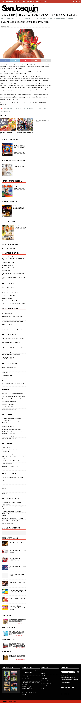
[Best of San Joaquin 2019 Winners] (5, 569)
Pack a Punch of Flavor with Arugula (11, 399)
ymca (44, 108)
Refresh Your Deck (7, 324)
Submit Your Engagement (8, 248)
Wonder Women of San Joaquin (10, 521)
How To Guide (58, 15)
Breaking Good (6, 270)
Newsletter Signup (72, 18)
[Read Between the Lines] (25, 129)
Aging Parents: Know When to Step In (12, 461)
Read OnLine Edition (19, 145)
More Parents (8, 443)
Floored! (4, 319)
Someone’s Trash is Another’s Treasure (12, 316)
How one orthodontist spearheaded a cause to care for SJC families (13, 425)
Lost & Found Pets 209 (8, 287)
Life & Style (23, 15)
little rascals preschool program (24, 108)
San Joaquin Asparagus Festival (10, 454)
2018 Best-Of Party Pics (17, 582)
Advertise (27, 18)
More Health (7, 414)
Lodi (3, 485)
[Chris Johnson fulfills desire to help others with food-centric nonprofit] (7, 684)
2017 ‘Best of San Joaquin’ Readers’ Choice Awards (17, 608)
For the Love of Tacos (8, 262)
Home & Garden (40, 15)
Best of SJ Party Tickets (17, 598)
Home (2, 18)
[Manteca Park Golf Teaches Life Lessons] (7, 673)
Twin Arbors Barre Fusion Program (11, 418)
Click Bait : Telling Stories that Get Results (13, 303)
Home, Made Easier (7, 327)
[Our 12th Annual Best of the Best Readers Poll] (5, 593)
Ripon (3, 491)
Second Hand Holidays (8, 380)
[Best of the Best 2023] (5, 545)
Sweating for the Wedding (9, 409)
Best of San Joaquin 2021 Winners (11, 352)
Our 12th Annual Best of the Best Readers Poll (14, 345)
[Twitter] (76, 1)
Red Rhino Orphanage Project (10, 466)
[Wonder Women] (7, 678)
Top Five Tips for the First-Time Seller (12, 329)
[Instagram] (79, 1)
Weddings (17, 1)
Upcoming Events (11, 18)
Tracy (3, 480)
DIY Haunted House (7, 375)
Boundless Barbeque (7, 265)
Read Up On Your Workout (9, 438)
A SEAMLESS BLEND (7, 370)
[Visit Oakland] (14, 689)
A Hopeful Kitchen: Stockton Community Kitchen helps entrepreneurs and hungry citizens (13, 258)
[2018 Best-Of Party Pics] (5, 585)
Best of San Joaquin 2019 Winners (11, 342)
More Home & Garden (11, 308)
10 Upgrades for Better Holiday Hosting (13, 321)
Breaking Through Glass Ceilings (11, 293)
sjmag (39, 108)
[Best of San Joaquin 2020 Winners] (5, 561)
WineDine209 (30, 1)
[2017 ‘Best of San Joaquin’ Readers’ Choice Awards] (5, 609)
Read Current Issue (19, 166)
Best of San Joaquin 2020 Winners (11, 354)
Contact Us (35, 18)
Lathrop (4, 483)
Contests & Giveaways (59, 18)
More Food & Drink (10, 253)
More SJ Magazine (9, 363)
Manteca (4, 488)
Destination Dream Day (8, 404)
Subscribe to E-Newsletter (18, 149)
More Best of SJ (9, 334)
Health (23, 1)
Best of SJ (72, 15)
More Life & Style (9, 283)
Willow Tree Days (6, 447)
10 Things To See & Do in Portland (11, 372)
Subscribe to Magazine (20, 147)
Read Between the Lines (25, 132)
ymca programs (5, 111)
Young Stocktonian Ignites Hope (10, 301)
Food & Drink (8, 15)
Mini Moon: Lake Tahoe (8, 407)
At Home (45, 1)
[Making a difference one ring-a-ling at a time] (7, 689)
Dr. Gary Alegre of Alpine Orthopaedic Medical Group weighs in (12, 432)
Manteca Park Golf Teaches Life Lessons (12, 477)
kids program (8, 108)
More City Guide (9, 474)
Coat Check (5, 378)
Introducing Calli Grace (8, 290)
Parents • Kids (5, 26)
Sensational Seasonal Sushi (9, 268)
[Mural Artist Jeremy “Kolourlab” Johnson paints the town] (14, 673)
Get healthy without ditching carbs (11, 429)
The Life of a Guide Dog (8, 295)
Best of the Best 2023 (7, 523)
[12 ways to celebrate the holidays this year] (14, 684)
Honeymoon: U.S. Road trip (9, 401)
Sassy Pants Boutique (7, 463)
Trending (6, 389)
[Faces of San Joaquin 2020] (5, 577)
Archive (50, 18)
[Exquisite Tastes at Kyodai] (8, 129)
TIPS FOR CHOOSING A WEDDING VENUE (13, 396)
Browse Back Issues (19, 152)
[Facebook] (73, 1)
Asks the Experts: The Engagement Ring (12, 393)
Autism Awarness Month (8, 469)
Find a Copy (43, 18)
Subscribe (20, 18)
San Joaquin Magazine (7, 1)
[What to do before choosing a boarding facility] (14, 678)
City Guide (38, 1)
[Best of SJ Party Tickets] (5, 601)
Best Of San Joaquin (11, 538)
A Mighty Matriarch (7, 298)
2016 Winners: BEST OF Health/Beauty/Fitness (8, 358)
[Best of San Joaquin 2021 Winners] (5, 553)
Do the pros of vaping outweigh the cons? (13, 436)
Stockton (4, 493)
